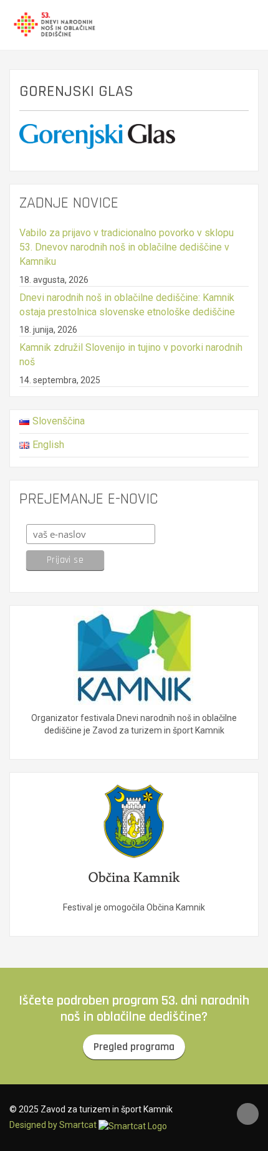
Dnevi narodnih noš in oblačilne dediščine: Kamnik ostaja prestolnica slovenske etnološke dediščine (127, 305)
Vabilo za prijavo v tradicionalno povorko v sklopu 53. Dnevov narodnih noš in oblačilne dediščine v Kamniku (126, 247)
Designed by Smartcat (53, 1125)
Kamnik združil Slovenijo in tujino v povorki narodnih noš (130, 354)
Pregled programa (134, 1046)
